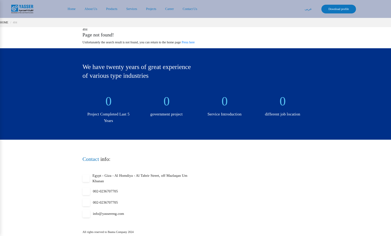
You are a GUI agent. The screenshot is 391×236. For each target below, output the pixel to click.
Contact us (190, 9)
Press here (188, 42)
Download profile (338, 9)
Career (169, 9)
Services (131, 9)
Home (72, 9)
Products (111, 9)
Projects (151, 9)
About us (91, 9)
